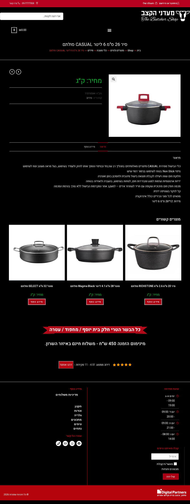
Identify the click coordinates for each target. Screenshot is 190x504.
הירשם (162, 3)
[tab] (103, 147)
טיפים (78, 424)
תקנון (78, 406)
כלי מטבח (102, 50)
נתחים (77, 428)
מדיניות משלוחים (67, 394)
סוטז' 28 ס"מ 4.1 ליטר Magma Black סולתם (95, 286)
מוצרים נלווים (117, 50)
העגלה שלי (148, 3)
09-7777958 (28, 3)
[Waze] (72, 443)
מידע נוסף (89, 147)
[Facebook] (79, 443)
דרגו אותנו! (66, 365)
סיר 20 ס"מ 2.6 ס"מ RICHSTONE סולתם (153, 286)
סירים (90, 50)
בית (139, 50)
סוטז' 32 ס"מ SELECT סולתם (37, 286)
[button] (109, 30)
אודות (78, 411)
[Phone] (58, 443)
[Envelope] (65, 443)
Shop (130, 50)
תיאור (103, 147)
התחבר (173, 3)
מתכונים (76, 419)
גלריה (78, 415)
